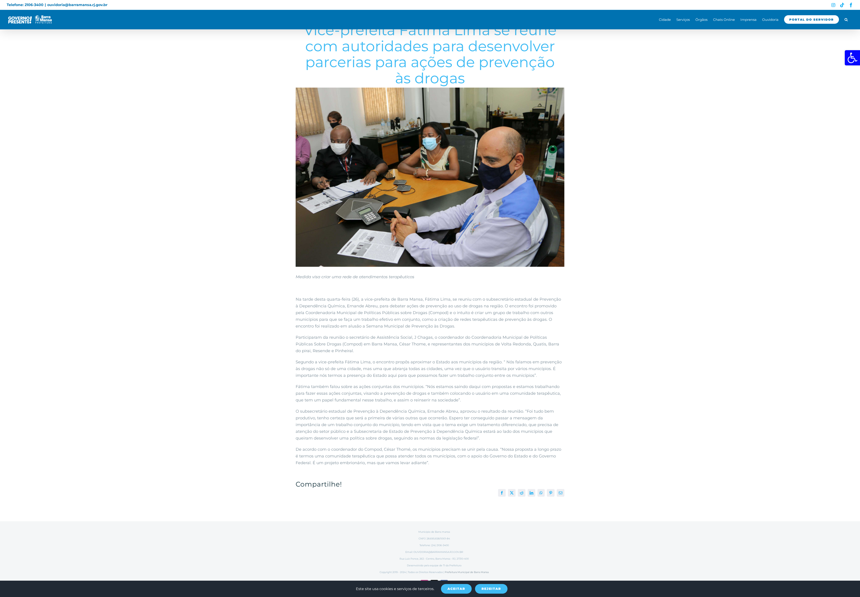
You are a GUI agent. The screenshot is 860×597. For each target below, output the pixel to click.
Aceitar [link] (456, 589)
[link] (852, 57)
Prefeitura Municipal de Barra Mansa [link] (467, 572)
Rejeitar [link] (491, 589)
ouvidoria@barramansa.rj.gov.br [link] (77, 5)
